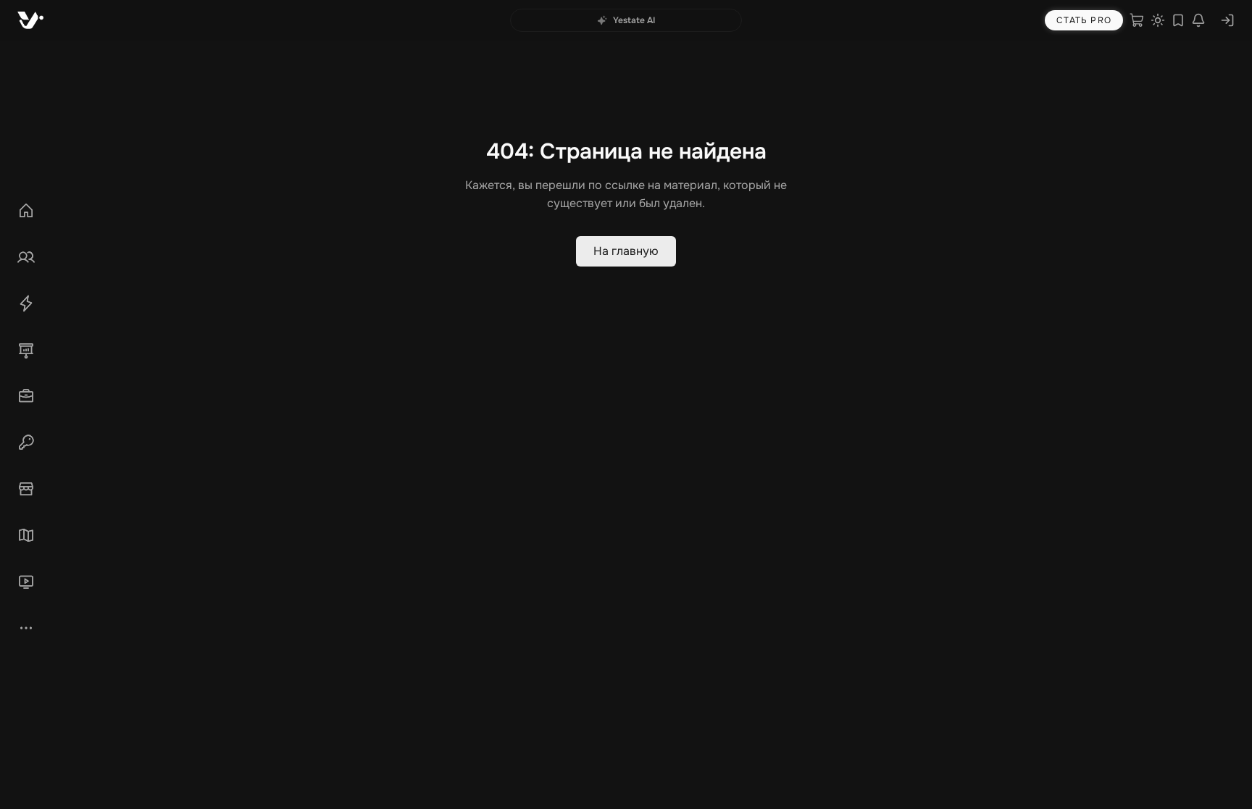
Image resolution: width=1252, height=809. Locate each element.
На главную (626, 251)
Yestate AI (634, 20)
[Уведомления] (1198, 20)
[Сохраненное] (1178, 20)
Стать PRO (1083, 20)
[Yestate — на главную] (30, 20)
